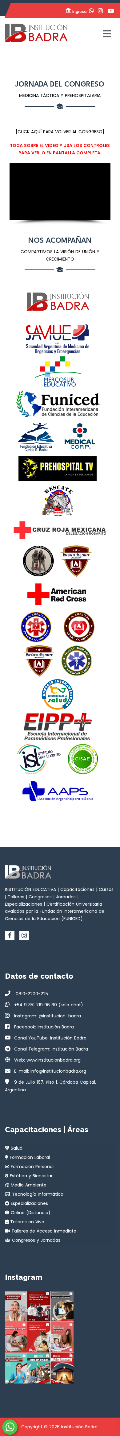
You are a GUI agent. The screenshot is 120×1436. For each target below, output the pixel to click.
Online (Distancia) (29, 1213)
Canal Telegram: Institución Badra (51, 1049)
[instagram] (24, 935)
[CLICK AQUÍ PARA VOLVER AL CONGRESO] (60, 132)
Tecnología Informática (36, 1194)
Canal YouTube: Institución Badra (50, 1038)
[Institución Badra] (36, 33)
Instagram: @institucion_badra (47, 1016)
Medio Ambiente (27, 1185)
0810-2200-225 (31, 994)
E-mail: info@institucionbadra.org (50, 1071)
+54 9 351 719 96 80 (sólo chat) (48, 1005)
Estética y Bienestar (30, 1176)
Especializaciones (28, 1203)
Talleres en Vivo (26, 1222)
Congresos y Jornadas (35, 1240)
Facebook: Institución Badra (44, 1027)
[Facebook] (9, 935)
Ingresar (79, 11)
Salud (15, 1148)
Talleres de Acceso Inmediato (43, 1231)
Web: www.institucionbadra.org (47, 1060)
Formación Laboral (29, 1157)
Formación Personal (31, 1166)
